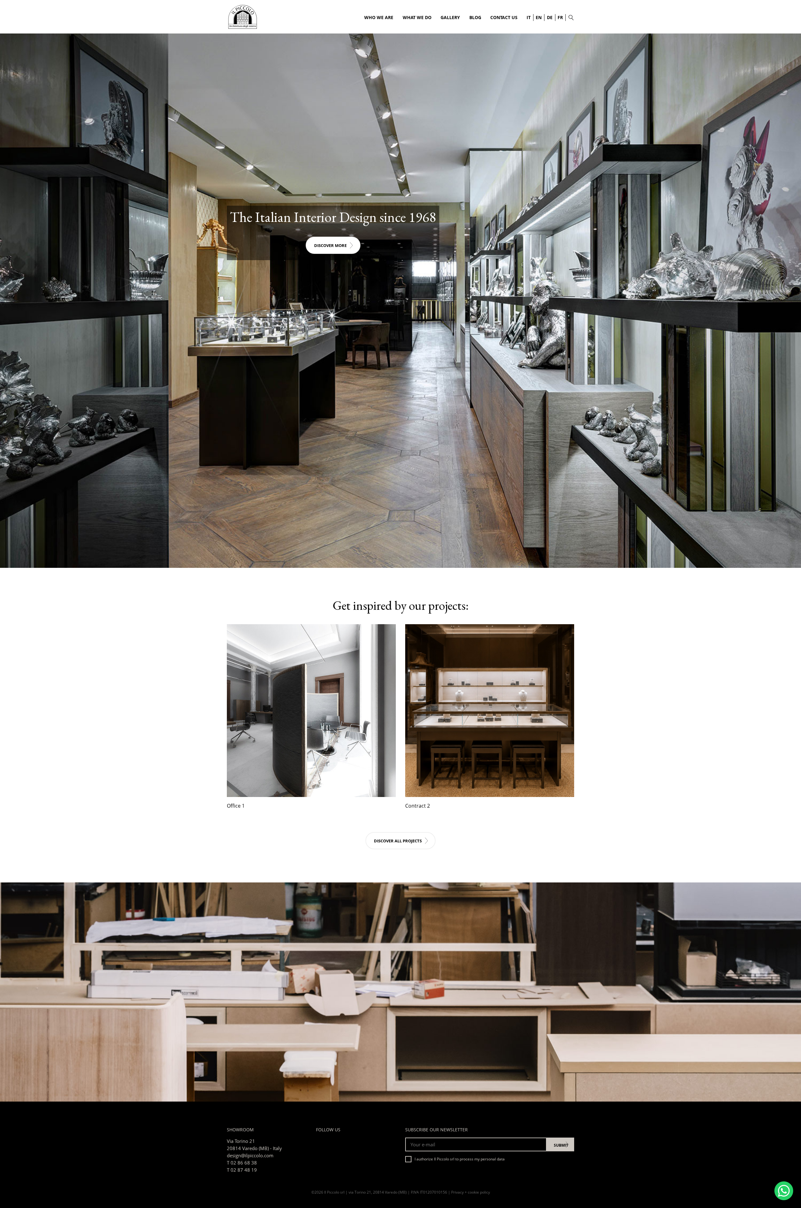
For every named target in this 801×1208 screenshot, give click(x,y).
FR (560, 17)
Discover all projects (398, 841)
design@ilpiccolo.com (250, 1155)
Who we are (378, 17)
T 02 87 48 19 (242, 1170)
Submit (561, 1145)
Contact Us (504, 17)
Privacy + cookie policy (470, 1192)
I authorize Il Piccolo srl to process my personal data (460, 1159)
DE (550, 17)
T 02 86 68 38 (242, 1162)
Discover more (330, 245)
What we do (417, 17)
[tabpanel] (400, 300)
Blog (475, 17)
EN (539, 17)
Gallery (450, 17)
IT (529, 17)
